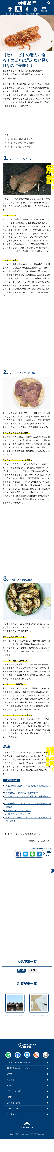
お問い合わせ (12, 1108)
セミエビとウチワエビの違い (22, 143)
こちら (37, 834)
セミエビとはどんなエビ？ (21, 139)
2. (8, 143)
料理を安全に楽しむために (18, 1068)
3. (8, 147)
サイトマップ (12, 1114)
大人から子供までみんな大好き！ (17, 810)
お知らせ (10, 1097)
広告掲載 (10, 1080)
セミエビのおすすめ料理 (20, 147)
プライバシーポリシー (16, 1091)
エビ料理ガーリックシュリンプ (17, 814)
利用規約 (10, 1085)
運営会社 (10, 1074)
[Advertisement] (27, 906)
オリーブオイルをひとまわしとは (21, 1062)
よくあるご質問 (13, 1103)
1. (8, 139)
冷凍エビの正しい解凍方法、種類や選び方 (21, 793)
